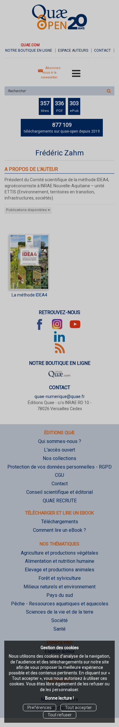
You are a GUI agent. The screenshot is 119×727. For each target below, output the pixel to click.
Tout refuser (60, 714)
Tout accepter (78, 707)
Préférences (39, 707)
